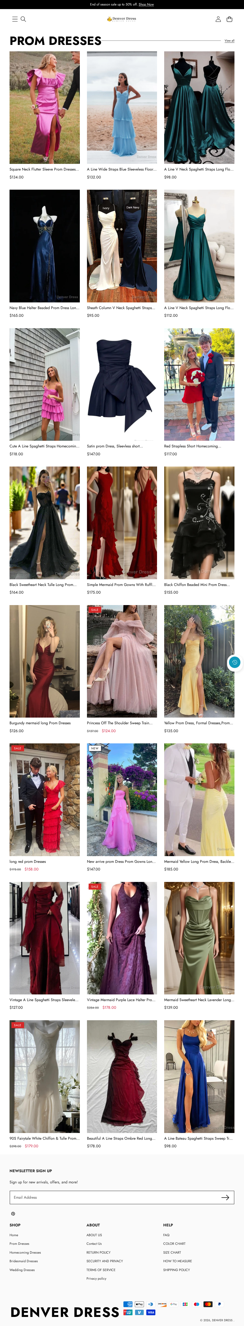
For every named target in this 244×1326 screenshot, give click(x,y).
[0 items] (229, 19)
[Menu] (15, 19)
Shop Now (146, 4)
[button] (235, 675)
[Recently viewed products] (234, 662)
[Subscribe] (225, 1197)
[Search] (23, 19)
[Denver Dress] (122, 19)
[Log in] (218, 19)
